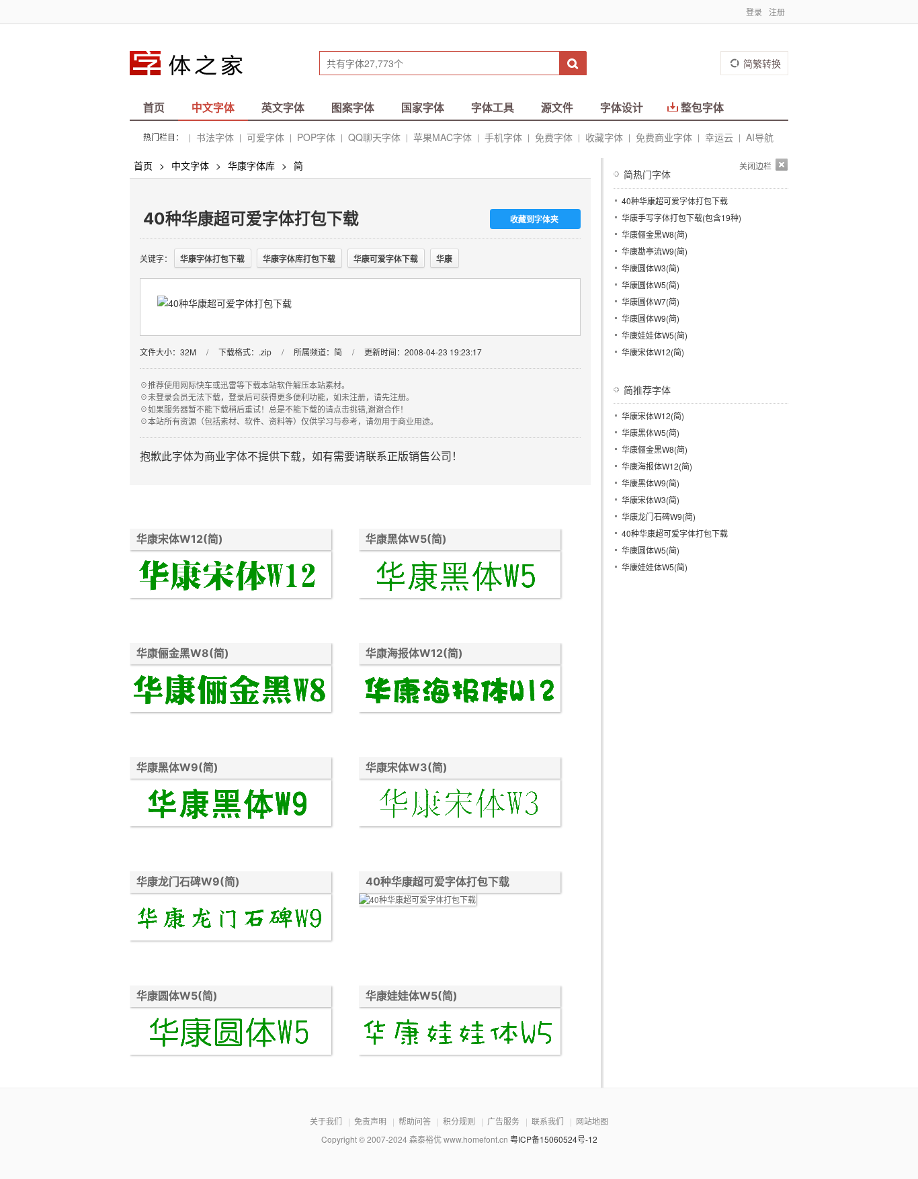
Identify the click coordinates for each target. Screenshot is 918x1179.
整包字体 (702, 107)
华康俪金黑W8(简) (182, 653)
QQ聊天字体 (374, 137)
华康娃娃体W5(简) (412, 995)
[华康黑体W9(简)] (230, 804)
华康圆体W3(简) (650, 267)
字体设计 (621, 107)
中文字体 (213, 107)
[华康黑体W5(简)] (459, 576)
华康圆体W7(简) (650, 301)
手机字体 (503, 137)
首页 (154, 107)
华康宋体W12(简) (179, 538)
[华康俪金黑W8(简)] (230, 690)
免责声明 (370, 1121)
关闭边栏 (755, 165)
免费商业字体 (664, 137)
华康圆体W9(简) (650, 318)
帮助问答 (415, 1121)
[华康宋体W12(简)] (230, 576)
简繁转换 (762, 63)
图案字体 (352, 107)
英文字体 (282, 107)
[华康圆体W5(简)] (230, 1033)
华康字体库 (251, 165)
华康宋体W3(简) (407, 767)
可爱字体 (265, 137)
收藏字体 (604, 137)
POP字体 (316, 137)
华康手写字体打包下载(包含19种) (681, 217)
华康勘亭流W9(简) (654, 251)
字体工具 (492, 107)
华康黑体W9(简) (177, 767)
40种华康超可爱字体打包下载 (437, 881)
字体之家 (195, 63)
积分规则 (459, 1121)
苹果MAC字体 (442, 137)
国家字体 (422, 107)
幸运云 (719, 137)
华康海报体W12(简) (414, 653)
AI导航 (760, 137)
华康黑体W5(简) (406, 538)
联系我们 (548, 1121)
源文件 (557, 107)
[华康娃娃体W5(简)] (459, 1033)
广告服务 (503, 1121)
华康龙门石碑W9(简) (188, 881)
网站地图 (592, 1121)
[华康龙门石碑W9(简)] (230, 918)
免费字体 (554, 137)
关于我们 (326, 1121)
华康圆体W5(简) (177, 995)
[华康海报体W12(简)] (459, 690)
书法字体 (215, 137)
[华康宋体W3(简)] (459, 804)
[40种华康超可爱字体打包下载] (417, 901)
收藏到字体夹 (534, 219)
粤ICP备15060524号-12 (553, 1139)
